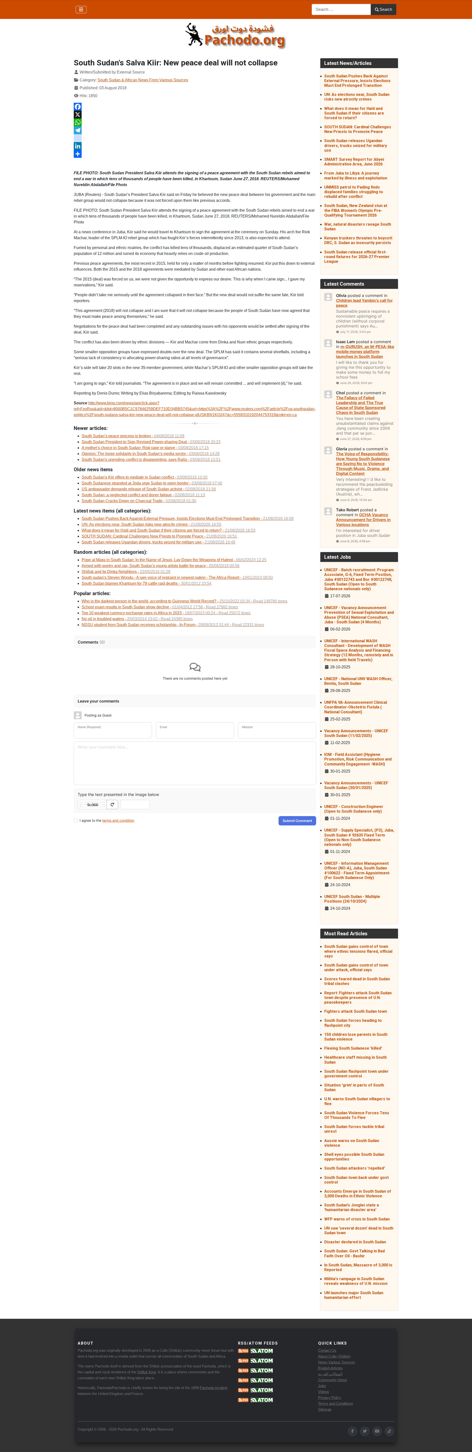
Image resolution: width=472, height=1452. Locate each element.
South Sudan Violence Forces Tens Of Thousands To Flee (356, 1115)
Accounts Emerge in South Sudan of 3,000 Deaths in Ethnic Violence (357, 1193)
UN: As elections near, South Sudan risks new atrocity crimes (356, 97)
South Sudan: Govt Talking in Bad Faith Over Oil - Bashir (354, 1253)
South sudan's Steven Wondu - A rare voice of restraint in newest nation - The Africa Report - (177, 577)
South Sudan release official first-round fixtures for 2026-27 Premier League (357, 257)
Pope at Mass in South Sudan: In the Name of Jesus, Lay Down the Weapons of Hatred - (174, 560)
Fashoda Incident (213, 1388)
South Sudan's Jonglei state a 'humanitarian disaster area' (351, 1207)
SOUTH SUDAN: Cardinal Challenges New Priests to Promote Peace (357, 129)
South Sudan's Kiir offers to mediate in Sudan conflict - (144, 477)
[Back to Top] (463, 1443)
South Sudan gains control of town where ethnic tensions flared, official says (358, 951)
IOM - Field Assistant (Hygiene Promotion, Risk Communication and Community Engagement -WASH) (358, 759)
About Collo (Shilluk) (334, 1356)
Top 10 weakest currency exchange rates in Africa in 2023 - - (166, 613)
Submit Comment (297, 821)
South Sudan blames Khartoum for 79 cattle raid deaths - (146, 583)
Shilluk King (146, 1372)
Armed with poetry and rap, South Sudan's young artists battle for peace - (160, 566)
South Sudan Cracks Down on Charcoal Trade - (139, 501)
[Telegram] (195, 130)
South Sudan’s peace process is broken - (133, 436)
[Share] (195, 154)
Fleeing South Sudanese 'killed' (353, 1048)
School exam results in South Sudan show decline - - (160, 607)
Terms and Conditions (335, 1403)
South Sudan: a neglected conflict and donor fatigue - (143, 495)
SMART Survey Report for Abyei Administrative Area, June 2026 (354, 161)
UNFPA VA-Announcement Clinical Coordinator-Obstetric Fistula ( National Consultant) (355, 707)
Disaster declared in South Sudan (355, 1242)
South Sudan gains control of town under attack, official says (356, 967)
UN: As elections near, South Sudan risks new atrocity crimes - (151, 524)
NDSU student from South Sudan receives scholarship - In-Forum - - (173, 625)
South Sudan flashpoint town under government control (356, 1073)
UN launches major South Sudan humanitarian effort (353, 1295)
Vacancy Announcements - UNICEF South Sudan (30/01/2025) (356, 785)
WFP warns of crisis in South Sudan (357, 1219)
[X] (195, 114)
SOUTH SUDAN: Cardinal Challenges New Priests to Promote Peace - (159, 536)
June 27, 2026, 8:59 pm (355, 439)
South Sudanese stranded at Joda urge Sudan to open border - (152, 483)
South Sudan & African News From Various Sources (143, 80)
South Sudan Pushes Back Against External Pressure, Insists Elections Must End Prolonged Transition (357, 81)
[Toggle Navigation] (81, 9)
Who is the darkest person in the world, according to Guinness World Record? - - (184, 601)
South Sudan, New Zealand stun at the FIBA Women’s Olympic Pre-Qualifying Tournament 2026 (355, 210)
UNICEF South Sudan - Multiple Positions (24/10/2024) (352, 899)
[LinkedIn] (195, 146)
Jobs (322, 1386)
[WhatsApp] (195, 122)
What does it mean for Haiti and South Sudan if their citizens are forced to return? (354, 113)
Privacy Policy (329, 1397)
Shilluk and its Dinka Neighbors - (126, 572)
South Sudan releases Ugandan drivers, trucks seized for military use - (158, 542)
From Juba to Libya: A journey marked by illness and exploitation (355, 175)
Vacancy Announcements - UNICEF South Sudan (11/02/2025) (356, 733)
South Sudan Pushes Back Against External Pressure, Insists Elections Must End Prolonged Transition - (188, 518)
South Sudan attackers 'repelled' (354, 1168)
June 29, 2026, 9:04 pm (356, 383)
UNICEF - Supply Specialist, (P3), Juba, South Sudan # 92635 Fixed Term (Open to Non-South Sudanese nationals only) (359, 837)
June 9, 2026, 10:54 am (356, 500)
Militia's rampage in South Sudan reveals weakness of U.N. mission (355, 1281)
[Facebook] (195, 107)
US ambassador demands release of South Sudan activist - (149, 489)
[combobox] (341, 9)
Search (386, 9)
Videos (323, 1392)
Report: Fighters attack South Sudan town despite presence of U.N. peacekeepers (358, 998)
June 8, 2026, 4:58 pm (355, 541)
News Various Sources (336, 1362)
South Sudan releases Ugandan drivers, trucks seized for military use (355, 145)
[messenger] (195, 138)
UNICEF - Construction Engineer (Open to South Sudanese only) (353, 809)
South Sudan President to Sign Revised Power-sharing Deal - (151, 442)
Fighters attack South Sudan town (355, 1011)
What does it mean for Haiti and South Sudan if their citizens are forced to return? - (168, 530)
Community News (332, 1380)
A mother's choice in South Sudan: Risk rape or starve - (145, 448)
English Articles (330, 1368)
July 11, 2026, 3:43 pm (355, 332)
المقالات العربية (330, 1374)
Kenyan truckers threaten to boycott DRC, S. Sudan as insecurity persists (358, 240)
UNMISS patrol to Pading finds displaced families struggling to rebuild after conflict (353, 192)
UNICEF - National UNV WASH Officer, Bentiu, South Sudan (358, 681)
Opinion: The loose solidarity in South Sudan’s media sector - (151, 454)
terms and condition (118, 820)
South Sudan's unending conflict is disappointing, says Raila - (151, 459)
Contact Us (327, 1350)
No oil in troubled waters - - (137, 619)
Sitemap (324, 1409)
